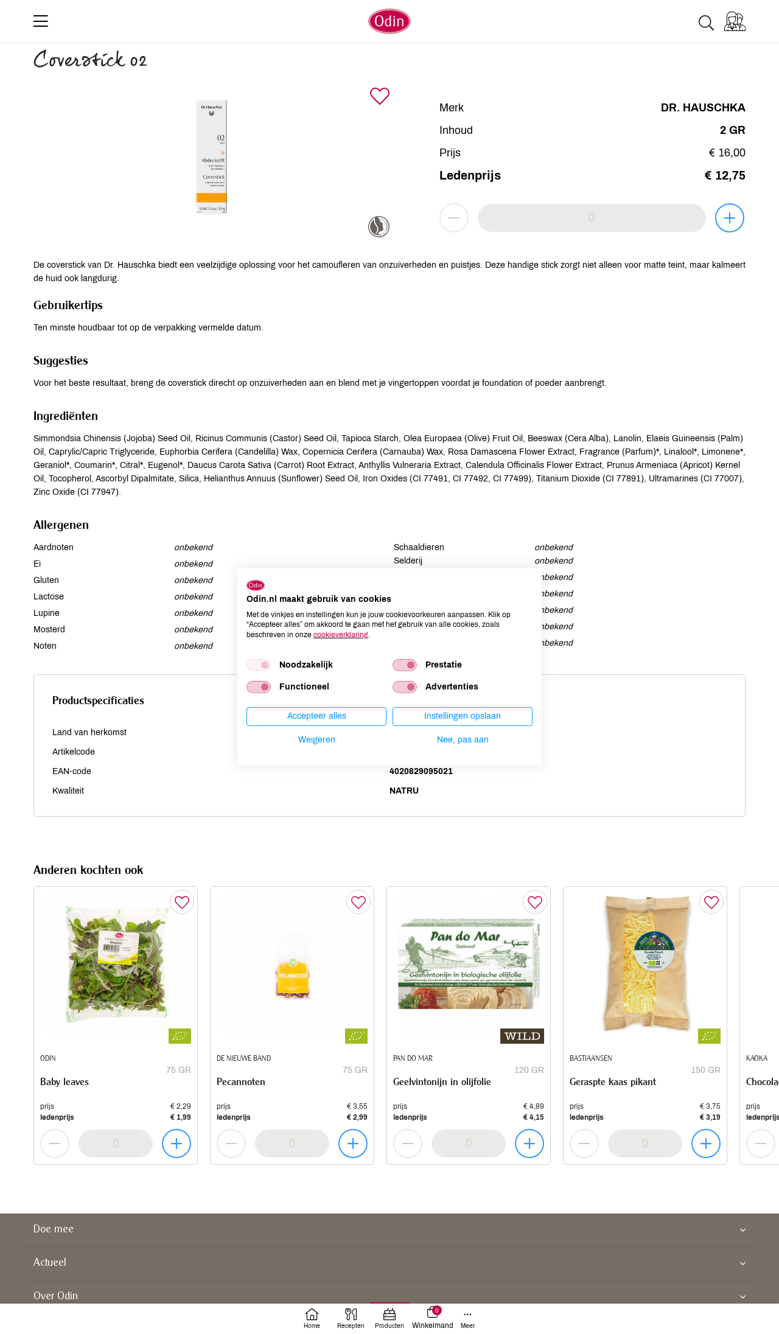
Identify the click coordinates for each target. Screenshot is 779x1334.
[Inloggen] (735, 21)
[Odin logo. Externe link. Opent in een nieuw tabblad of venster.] (255, 585)
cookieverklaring (340, 634)
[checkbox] (258, 665)
